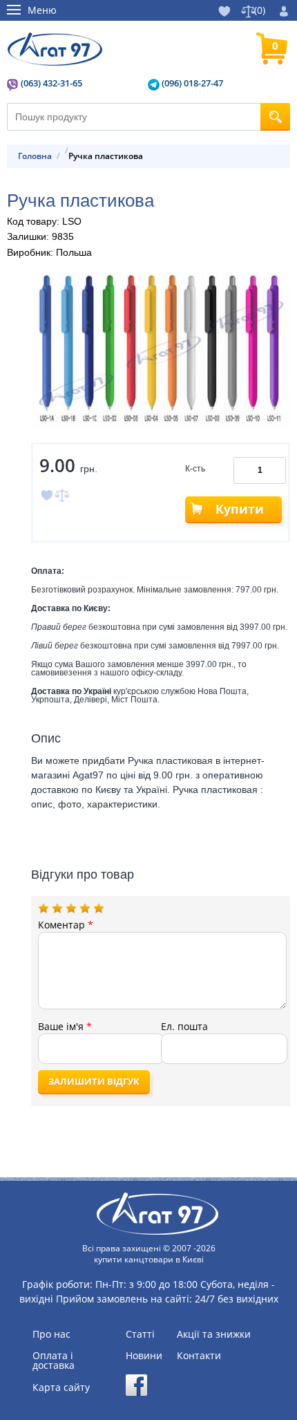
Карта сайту (61, 1387)
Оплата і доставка (53, 1360)
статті (140, 1334)
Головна (35, 156)
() (259, 10)
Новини (144, 1356)
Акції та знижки (214, 1334)
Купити (239, 509)
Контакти (199, 1356)
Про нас (51, 1334)
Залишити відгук (94, 1081)
